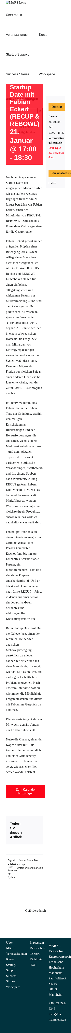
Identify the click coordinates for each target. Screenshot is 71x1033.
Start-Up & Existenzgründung (56, 152)
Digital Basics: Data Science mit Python (12, 868)
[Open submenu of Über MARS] (14, 942)
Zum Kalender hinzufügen (26, 791)
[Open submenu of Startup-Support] (14, 964)
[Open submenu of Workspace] (14, 986)
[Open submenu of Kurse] (14, 958)
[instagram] (2, 995)
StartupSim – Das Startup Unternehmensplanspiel (30, 863)
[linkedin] (9, 995)
